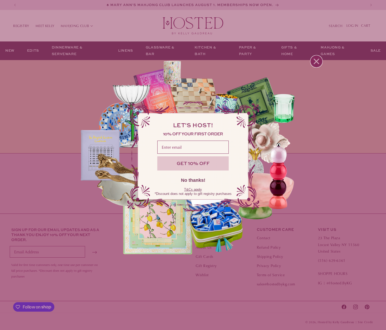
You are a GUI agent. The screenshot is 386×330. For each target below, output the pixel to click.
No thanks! (193, 180)
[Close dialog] (316, 61)
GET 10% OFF (193, 163)
